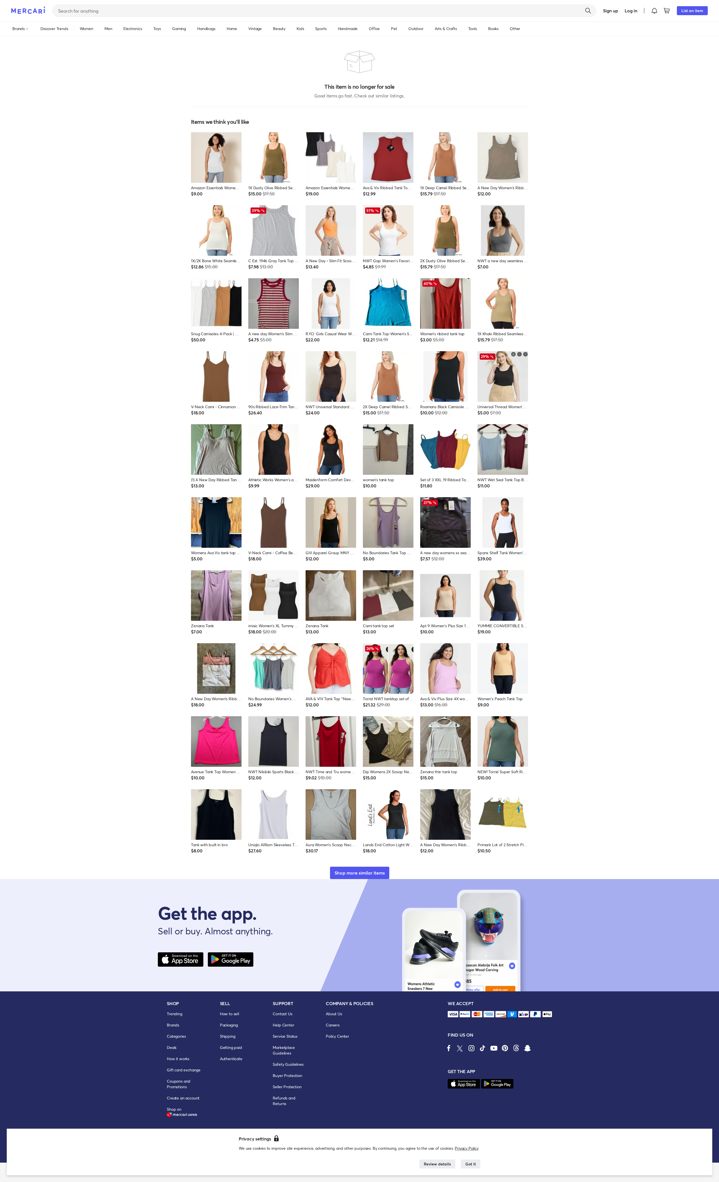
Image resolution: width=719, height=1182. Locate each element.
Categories (176, 1036)
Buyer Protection (287, 1075)
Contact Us (282, 1013)
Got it (470, 1164)
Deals (171, 1047)
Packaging (229, 1025)
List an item (692, 10)
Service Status (285, 1036)
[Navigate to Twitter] (460, 1048)
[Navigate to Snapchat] (527, 1048)
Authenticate (231, 1058)
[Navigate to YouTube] (493, 1048)
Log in (631, 10)
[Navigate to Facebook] (448, 1048)
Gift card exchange (184, 1070)
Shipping (227, 1036)
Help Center (283, 1025)
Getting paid (231, 1047)
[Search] (588, 10)
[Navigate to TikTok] (482, 1048)
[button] (654, 10)
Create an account (183, 1098)
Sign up (610, 10)
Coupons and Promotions (178, 1083)
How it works (178, 1058)
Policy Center (337, 1036)
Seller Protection (287, 1086)
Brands (173, 1025)
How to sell (229, 1013)
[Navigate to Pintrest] (505, 1048)
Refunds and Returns (284, 1100)
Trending (174, 1013)
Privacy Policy (467, 1148)
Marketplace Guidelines (284, 1050)
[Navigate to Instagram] (471, 1048)
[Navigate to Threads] (516, 1048)
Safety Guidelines (288, 1064)
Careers (333, 1025)
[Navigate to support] (453, 1014)
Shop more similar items (360, 873)
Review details (437, 1164)
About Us (334, 1013)
